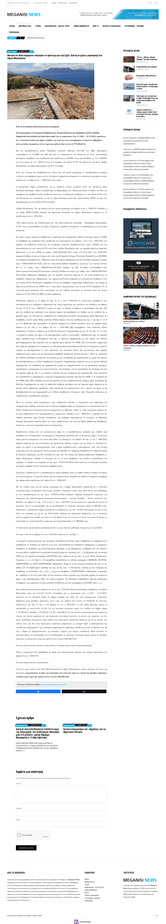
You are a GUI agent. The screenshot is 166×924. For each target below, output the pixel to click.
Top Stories (12, 52)
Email (18, 820)
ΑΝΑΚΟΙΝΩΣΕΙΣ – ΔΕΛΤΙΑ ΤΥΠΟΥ (57, 26)
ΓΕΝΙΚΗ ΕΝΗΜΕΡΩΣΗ (81, 26)
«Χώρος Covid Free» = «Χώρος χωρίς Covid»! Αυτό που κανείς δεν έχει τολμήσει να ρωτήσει (147, 113)
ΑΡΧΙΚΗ (12, 26)
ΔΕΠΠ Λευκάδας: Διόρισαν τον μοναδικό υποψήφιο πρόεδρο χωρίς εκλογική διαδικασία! (139, 152)
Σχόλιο (19, 783)
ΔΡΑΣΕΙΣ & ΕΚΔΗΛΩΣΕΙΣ (111, 26)
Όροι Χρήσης (73, 3)
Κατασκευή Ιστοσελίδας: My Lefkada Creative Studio (24, 915)
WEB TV (96, 26)
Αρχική (54, 3)
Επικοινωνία (62, 3)
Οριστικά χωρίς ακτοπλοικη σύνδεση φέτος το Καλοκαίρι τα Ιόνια (48, 38)
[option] (93, 38)
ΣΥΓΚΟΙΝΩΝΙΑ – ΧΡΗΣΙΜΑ (134, 26)
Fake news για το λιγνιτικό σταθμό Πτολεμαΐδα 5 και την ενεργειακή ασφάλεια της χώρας (147, 99)
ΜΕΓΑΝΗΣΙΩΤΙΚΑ (25, 26)
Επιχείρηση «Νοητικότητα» (146, 76)
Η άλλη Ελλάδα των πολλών (146, 67)
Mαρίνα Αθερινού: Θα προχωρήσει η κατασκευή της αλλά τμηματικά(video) (139, 141)
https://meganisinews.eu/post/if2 (54, 684)
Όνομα (19, 808)
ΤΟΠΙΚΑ (38, 26)
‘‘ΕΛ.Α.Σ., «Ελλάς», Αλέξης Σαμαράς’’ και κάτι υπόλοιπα (146, 58)
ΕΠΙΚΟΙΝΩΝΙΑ (14, 32)
